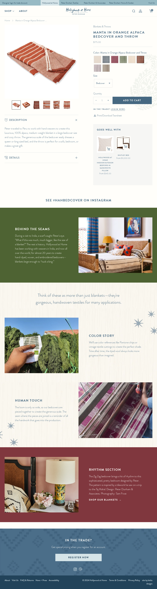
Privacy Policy (134, 580)
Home (7, 20)
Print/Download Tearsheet (109, 115)
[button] (16, 105)
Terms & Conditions (117, 580)
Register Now (78, 557)
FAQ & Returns (27, 580)
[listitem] (14, 3)
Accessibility (54, 580)
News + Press (41, 580)
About (23, 11)
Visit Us (15, 580)
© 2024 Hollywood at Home (94, 580)
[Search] (133, 11)
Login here (118, 109)
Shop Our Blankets (103, 500)
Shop (8, 11)
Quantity (97, 93)
